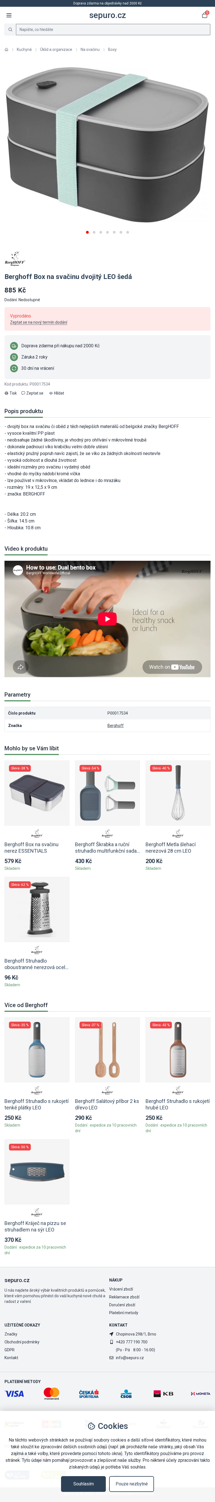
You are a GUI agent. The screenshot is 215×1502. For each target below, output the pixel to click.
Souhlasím (83, 1484)
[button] (87, 230)
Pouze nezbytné (132, 1484)
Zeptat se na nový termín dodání (38, 322)
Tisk (13, 393)
